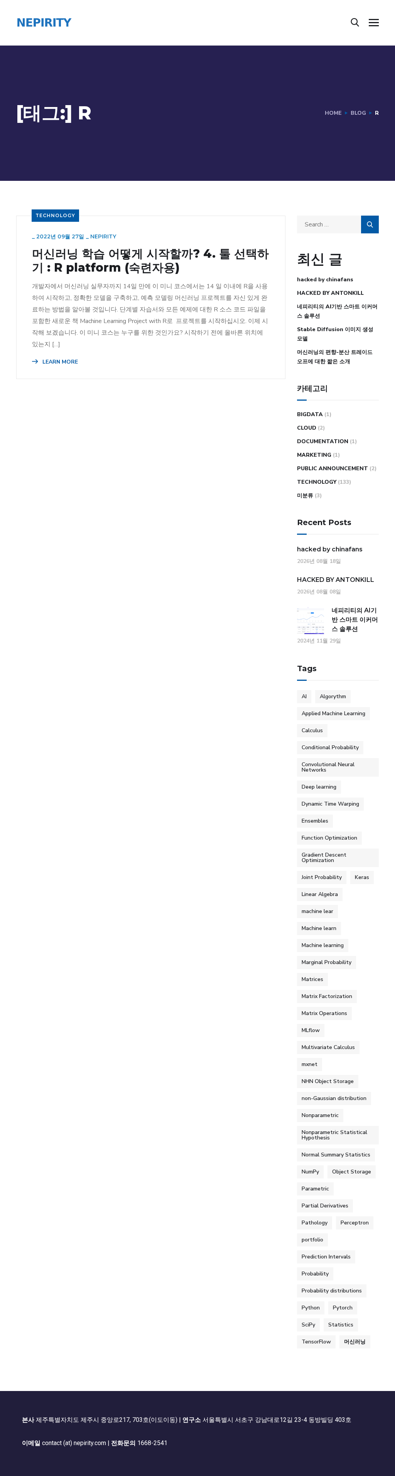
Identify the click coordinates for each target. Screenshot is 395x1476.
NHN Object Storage (328, 1081)
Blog (358, 113)
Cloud (306, 428)
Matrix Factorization (327, 996)
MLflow (311, 1030)
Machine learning (323, 945)
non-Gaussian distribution (334, 1098)
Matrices (312, 979)
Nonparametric (320, 1115)
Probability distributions (332, 1290)
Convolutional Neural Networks (328, 767)
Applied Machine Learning (333, 713)
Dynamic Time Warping (330, 804)
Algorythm (333, 696)
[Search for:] (338, 224)
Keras (362, 877)
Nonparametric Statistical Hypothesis (334, 1135)
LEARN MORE (59, 362)
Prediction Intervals (326, 1256)
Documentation (322, 441)
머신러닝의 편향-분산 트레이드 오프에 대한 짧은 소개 (335, 357)
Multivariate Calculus (328, 1047)
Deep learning (319, 787)
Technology (55, 215)
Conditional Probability (330, 747)
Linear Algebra (320, 894)
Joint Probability (322, 877)
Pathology (314, 1222)
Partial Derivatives (325, 1205)
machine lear (317, 911)
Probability (315, 1273)
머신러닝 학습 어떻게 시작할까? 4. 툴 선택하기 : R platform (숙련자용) (150, 261)
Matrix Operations (324, 1013)
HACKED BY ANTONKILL (330, 293)
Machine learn (319, 928)
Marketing (314, 455)
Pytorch (343, 1307)
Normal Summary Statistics (336, 1154)
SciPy (308, 1324)
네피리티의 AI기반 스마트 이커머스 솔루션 (337, 311)
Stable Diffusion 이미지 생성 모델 (335, 334)
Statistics (340, 1324)
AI (304, 696)
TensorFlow (316, 1341)
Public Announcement (332, 468)
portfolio (312, 1239)
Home (333, 113)
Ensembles (315, 821)
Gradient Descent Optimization (324, 857)
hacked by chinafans (325, 279)
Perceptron (355, 1222)
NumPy (310, 1171)
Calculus (312, 730)
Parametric (315, 1188)
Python (311, 1307)
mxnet (309, 1064)
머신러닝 (355, 1341)
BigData (310, 414)
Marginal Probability (326, 962)
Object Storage (351, 1171)
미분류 (305, 495)
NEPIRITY (103, 236)
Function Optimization (329, 838)
